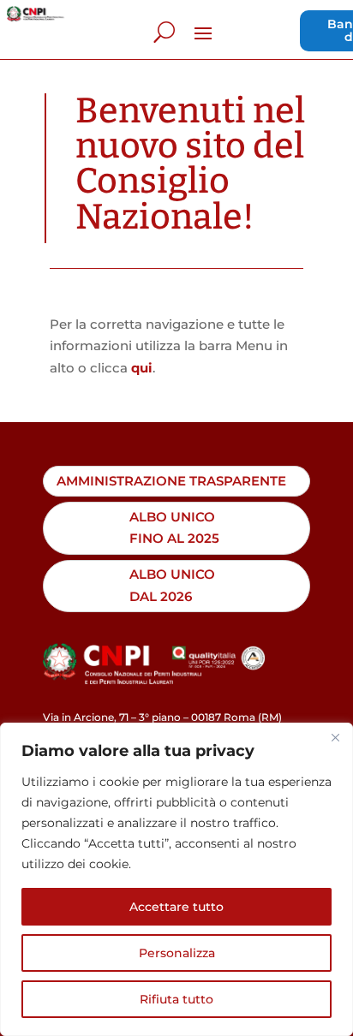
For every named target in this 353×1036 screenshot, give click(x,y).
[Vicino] (335, 737)
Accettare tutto (176, 906)
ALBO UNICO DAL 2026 (172, 585)
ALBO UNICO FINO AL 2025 (174, 527)
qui (142, 368)
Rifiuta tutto (176, 999)
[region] (176, 879)
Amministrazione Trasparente (171, 481)
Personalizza (177, 953)
